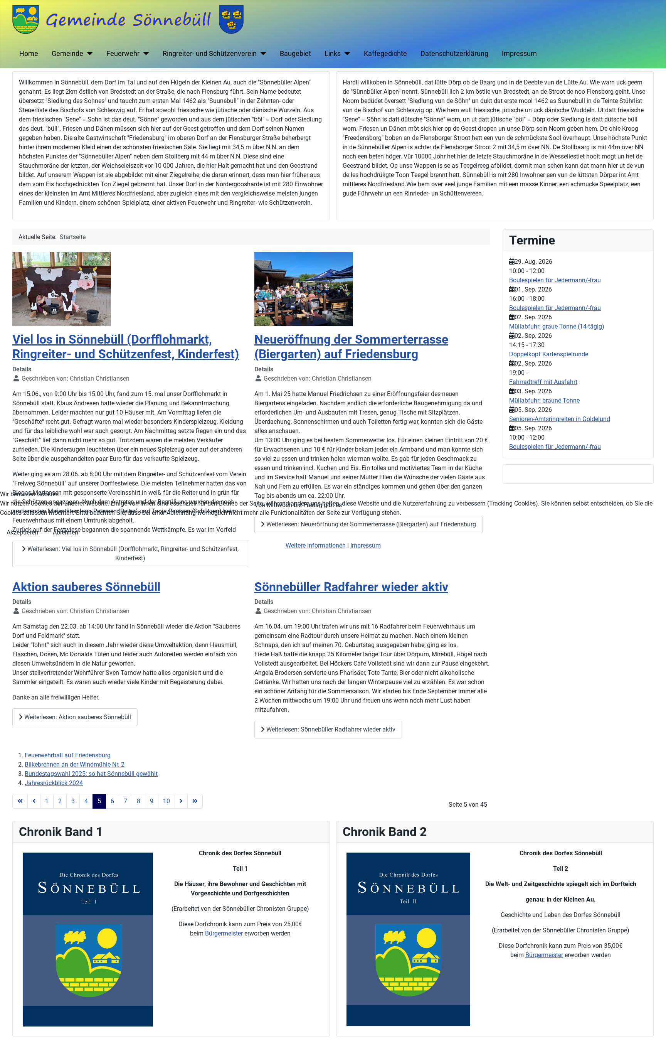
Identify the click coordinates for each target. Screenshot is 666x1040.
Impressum (365, 545)
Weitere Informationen (316, 545)
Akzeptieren (22, 532)
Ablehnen (65, 532)
